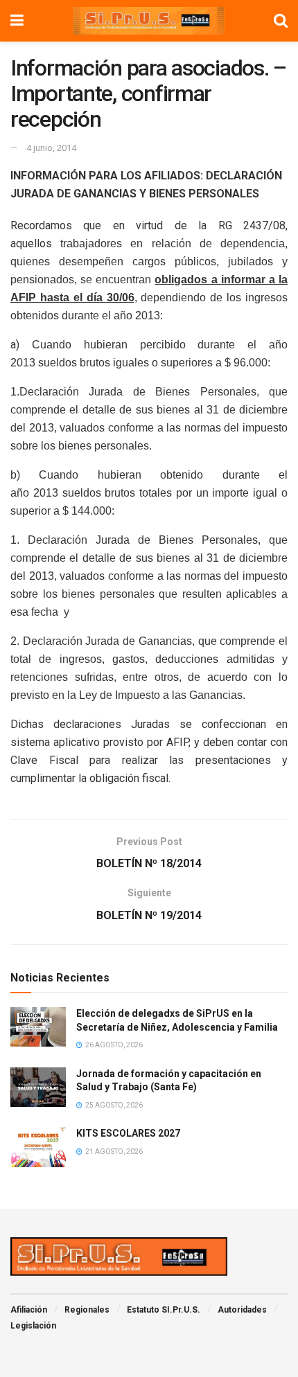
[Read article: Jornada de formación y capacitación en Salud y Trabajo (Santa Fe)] (38, 1087)
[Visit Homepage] (149, 21)
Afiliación (28, 1310)
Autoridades (242, 1310)
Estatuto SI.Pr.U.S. (163, 1310)
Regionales (86, 1310)
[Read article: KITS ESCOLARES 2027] (38, 1146)
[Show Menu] (17, 21)
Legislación (33, 1326)
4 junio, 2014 (51, 148)
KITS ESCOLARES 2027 (128, 1133)
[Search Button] (281, 21)
